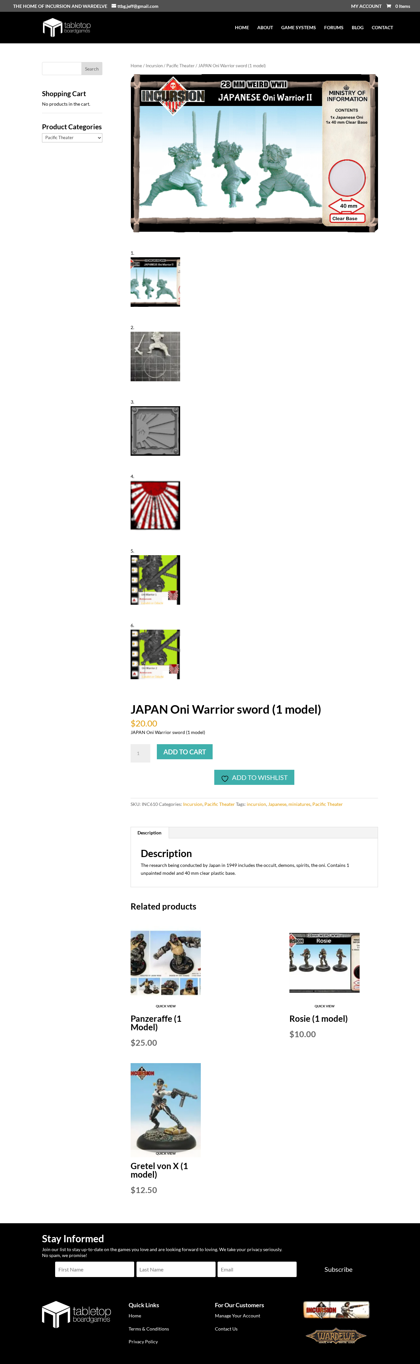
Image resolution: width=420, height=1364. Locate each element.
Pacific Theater (180, 65)
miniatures (299, 804)
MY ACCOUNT (366, 6)
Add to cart (184, 752)
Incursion (154, 65)
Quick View (166, 1006)
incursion (256, 804)
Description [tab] (149, 832)
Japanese (277, 804)
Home (136, 65)
